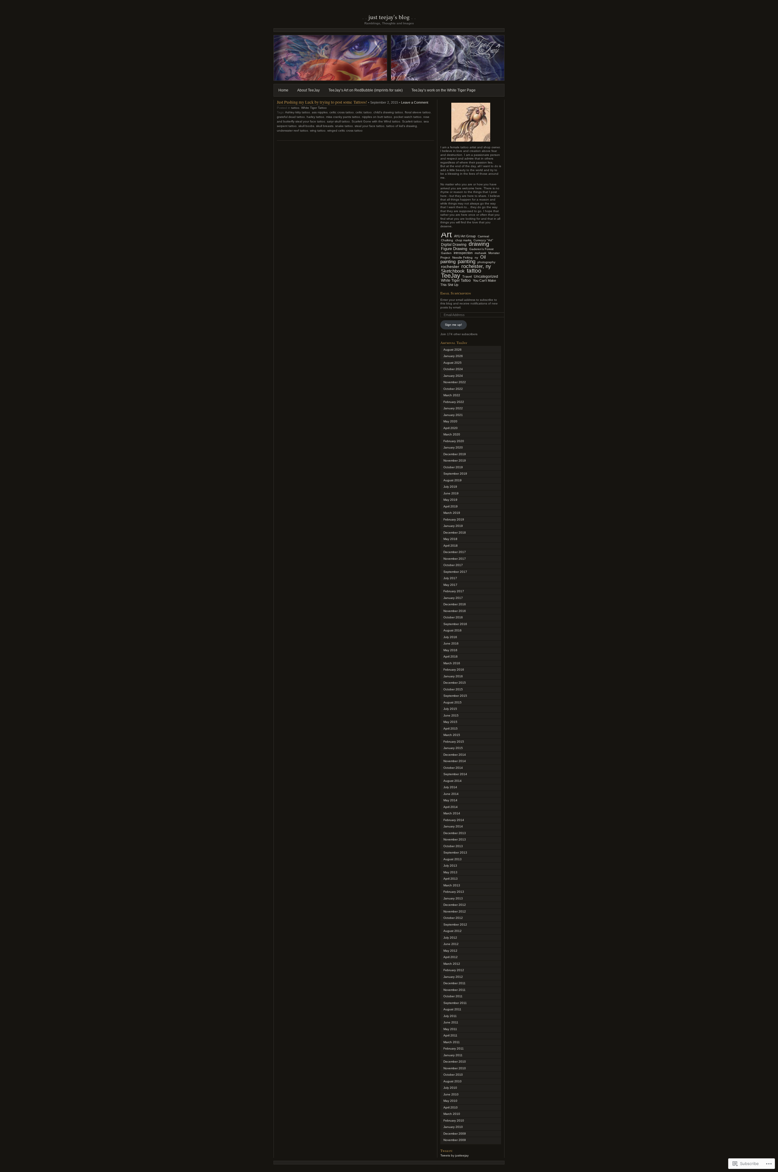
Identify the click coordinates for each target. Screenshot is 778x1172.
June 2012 (451, 944)
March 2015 (451, 735)
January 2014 (453, 826)
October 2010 (453, 1074)
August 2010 (452, 1081)
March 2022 (451, 395)
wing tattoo (317, 130)
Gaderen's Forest (481, 249)
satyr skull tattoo (338, 121)
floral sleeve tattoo (418, 112)
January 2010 (453, 1127)
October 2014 (453, 767)
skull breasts (324, 126)
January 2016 (453, 676)
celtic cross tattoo (341, 112)
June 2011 (450, 1022)
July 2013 (450, 865)
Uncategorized (486, 276)
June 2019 (451, 493)
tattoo (295, 107)
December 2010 (454, 1061)
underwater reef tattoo (292, 130)
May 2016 (450, 650)
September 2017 (455, 571)
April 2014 (450, 807)
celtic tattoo (364, 112)
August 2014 (452, 780)
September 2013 (455, 852)
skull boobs (306, 126)
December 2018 (454, 532)
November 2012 (454, 911)
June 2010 (451, 1094)
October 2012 (453, 917)
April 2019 (450, 506)
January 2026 (453, 356)
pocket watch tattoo (408, 117)
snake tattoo (344, 126)
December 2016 (454, 604)
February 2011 (453, 1048)
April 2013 (450, 878)
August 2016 (452, 630)
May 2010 (450, 1100)
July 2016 (450, 637)
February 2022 (453, 402)
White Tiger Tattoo (314, 107)
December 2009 (454, 1133)
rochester (450, 266)
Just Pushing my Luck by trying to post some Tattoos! (322, 102)
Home (283, 90)
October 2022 (453, 388)
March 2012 (451, 963)
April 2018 (450, 545)
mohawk (480, 253)
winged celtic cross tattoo (345, 130)
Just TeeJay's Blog (389, 17)
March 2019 (451, 512)
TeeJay (450, 275)
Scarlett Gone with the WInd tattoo (376, 121)
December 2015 (454, 682)
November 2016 (454, 611)
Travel (467, 276)
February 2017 (453, 591)
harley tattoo (315, 117)
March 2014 (451, 813)
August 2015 (452, 702)
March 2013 (451, 885)
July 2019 (450, 486)
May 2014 (450, 800)
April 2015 (450, 728)
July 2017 (450, 578)
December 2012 (454, 904)
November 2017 (454, 558)
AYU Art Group (465, 236)
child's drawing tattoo (388, 112)
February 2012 (453, 970)
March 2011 (451, 1042)
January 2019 (453, 526)
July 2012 (450, 937)
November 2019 (454, 460)
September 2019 (455, 473)
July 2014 (450, 787)
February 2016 (453, 669)
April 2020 (450, 428)
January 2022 (453, 408)
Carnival (483, 236)
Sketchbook (453, 270)
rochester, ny (476, 266)
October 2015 (453, 689)
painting (466, 261)
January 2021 (453, 415)
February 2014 (453, 820)
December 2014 (454, 754)
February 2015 (453, 741)
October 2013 (453, 846)
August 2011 (452, 1009)
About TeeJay (308, 90)
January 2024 (453, 375)
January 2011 (453, 1055)
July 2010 (450, 1087)
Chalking (447, 240)
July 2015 (450, 708)
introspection (463, 253)
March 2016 (451, 663)
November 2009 (454, 1140)
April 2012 (450, 957)
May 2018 (450, 539)
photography (486, 262)
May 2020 (450, 421)
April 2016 (450, 656)
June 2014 (451, 794)
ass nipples (320, 112)
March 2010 (451, 1113)
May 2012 (450, 950)
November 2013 (454, 839)
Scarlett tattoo (412, 121)
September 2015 (455, 695)
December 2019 (454, 454)
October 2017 (453, 565)
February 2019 (453, 519)
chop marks (463, 240)
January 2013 (453, 898)
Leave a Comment (414, 102)
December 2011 (454, 983)
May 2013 (450, 872)
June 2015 (451, 715)
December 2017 (454, 552)
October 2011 (453, 996)
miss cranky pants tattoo (343, 117)
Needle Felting (462, 257)
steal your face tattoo (369, 126)
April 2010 (450, 1107)
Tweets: (446, 1150)
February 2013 (453, 891)
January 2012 (453, 976)
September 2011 (455, 1003)
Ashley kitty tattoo (297, 112)
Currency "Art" (483, 240)
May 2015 (450, 721)
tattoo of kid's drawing (401, 126)
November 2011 (454, 990)
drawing (479, 244)
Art (446, 234)
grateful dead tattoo (291, 117)
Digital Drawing (453, 244)
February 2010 (453, 1120)
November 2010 (454, 1068)
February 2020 (453, 441)
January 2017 (453, 598)
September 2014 (455, 774)
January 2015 (453, 748)
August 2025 (452, 362)
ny (476, 257)
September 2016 (455, 624)
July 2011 (450, 1016)
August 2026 (452, 349)
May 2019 (450, 499)
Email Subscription (455, 292)
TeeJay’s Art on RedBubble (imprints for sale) (366, 90)
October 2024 (453, 369)
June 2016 (451, 643)
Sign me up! (453, 324)
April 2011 (450, 1035)
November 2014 (454, 761)
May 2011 (450, 1029)
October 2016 (453, 617)
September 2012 (455, 924)
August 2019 (452, 480)
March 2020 (451, 434)
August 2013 (452, 859)
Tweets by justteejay (454, 1155)
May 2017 (450, 584)
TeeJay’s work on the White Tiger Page (443, 90)
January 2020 (453, 447)
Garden (446, 253)
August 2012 (452, 931)
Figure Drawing (454, 248)
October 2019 (453, 467)
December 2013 (454, 833)
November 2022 (454, 382)
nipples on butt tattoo (377, 117)
